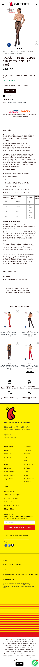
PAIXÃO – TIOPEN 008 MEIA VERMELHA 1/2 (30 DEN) (9, 333)
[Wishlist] (36, 43)
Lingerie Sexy (8, 53)
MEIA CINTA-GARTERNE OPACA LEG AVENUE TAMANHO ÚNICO (9, 367)
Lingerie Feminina (26, 52)
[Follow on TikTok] (12, 545)
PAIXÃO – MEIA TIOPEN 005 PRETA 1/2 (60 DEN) (30, 333)
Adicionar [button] (9, 339)
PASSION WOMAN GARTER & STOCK (16, 102)
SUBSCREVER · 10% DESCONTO (19, 528)
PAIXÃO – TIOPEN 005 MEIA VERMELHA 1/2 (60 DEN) (30, 366)
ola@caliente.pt (10, 436)
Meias (19, 53)
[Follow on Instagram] (9, 545)
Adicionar (10, 91)
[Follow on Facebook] (5, 545)
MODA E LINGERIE (9, 52)
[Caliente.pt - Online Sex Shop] (19, 4)
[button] (2, 3)
